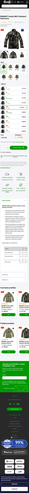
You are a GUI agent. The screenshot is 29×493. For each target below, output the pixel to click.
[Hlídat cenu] (13, 156)
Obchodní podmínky (14, 423)
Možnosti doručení (20, 142)
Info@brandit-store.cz (16, 399)
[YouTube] (18, 403)
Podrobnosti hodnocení (19, 21)
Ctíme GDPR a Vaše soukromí (15, 426)
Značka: (3, 25)
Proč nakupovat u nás (14, 421)
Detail (8, 314)
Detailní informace (5, 167)
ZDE (3, 382)
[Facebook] (10, 403)
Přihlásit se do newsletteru (9, 388)
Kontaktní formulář (14, 409)
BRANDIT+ (11, 381)
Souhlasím (14, 489)
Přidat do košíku (17, 147)
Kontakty (14, 428)
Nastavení (14, 484)
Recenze (15, 435)
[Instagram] (13, 403)
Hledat (25, 6)
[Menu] (27, 2)
